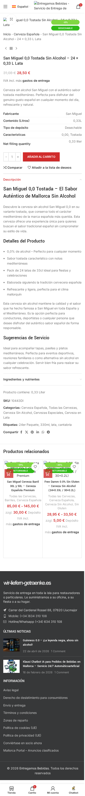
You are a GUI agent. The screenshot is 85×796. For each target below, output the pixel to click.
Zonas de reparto (15, 720)
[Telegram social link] (48, 432)
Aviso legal (11, 690)
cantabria (65, 424)
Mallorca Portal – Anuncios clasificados (31, 750)
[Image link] (27, 583)
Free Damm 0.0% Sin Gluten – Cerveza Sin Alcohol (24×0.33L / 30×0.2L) (61, 486)
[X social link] (26, 432)
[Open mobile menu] (5, 6)
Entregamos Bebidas (34, 768)
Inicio (7, 34)
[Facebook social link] (21, 432)
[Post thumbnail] (11, 645)
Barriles (10, 500)
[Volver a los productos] (11, 48)
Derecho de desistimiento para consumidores (35, 697)
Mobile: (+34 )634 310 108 (27, 616)
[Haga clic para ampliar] (11, 19)
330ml (44, 424)
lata (53, 424)
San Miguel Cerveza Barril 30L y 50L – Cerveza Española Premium (23, 486)
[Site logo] (53, 6)
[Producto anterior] (5, 48)
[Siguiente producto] (16, 48)
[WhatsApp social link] (43, 432)
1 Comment (58, 651)
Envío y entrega (14, 705)
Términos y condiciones (20, 713)
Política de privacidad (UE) (22, 735)
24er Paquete (29, 424)
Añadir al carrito (41, 156)
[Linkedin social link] (37, 432)
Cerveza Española (26, 34)
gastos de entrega (36, 80)
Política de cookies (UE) (20, 728)
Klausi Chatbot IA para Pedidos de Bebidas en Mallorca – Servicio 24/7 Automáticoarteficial (51, 664)
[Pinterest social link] (32, 432)
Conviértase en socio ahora (22, 743)
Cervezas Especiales (48, 412)
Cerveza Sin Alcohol (17, 412)
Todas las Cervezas (63, 407)
